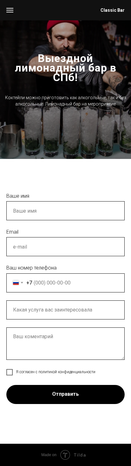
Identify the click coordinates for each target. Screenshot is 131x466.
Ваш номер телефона (31, 268)
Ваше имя (17, 196)
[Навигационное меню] (9, 10)
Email (12, 232)
